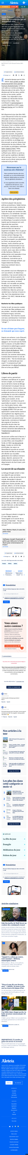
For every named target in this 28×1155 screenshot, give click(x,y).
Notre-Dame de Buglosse (10, 350)
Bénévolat (5, 1026)
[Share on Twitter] (18, 75)
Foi (3, 943)
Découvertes (14, 1097)
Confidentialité (14, 1150)
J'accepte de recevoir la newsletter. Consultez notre (14, 598)
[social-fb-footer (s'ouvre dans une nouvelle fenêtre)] (12, 1126)
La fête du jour (9, 839)
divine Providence (20, 365)
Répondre (3, 701)
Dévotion (10, 10)
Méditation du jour (11, 850)
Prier (22, 6)
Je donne (13, 6)
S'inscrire (6, 602)
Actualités (14, 1091)
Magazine (14, 1108)
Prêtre (9, 563)
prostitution (5, 267)
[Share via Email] (21, 75)
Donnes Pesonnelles (14, 1147)
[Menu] (4, 3)
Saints (15, 563)
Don (14, 1112)
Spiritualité (4, 10)
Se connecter (18, 1082)
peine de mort (6, 909)
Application (14, 1106)
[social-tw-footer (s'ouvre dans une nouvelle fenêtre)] (15, 1126)
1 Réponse (5, 716)
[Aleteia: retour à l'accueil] (14, 2)
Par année (14, 1121)
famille (5, 409)
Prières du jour (9, 855)
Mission (5, 998)
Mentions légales (14, 1139)
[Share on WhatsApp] (24, 75)
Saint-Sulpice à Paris (8, 149)
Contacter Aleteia (14, 1144)
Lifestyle (14, 1093)
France (4, 563)
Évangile (7, 844)
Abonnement (14, 1110)
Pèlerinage (5, 970)
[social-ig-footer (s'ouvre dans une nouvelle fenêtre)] (18, 1126)
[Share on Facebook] (13, 75)
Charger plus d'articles (14, 771)
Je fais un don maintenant (12, 646)
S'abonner (9, 1082)
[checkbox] (3, 597)
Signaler (8, 701)
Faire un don (14, 192)
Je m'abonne (5, 6)
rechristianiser (16, 103)
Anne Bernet (16, 43)
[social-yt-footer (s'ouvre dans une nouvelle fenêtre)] (9, 1126)
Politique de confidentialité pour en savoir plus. (14, 598)
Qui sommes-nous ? (14, 1136)
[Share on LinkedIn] (16, 75)
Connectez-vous (20, 681)
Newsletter (14, 1104)
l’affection (11, 407)
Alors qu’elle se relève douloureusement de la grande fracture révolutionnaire (13, 84)
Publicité (14, 1114)
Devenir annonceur (14, 1142)
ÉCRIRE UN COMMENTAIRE (14, 687)
